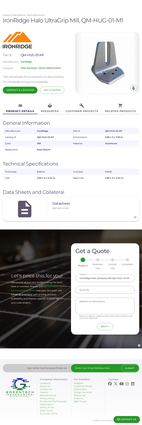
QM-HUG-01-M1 (60, 208)
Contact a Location (20, 90)
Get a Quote (52, 90)
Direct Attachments (36, 15)
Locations (45, 383)
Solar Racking (18, 15)
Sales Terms (46, 410)
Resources (80, 395)
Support (78, 383)
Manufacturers (48, 395)
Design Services (83, 392)
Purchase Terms (49, 413)
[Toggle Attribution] (139, 345)
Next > (105, 326)
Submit (130, 368)
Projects (78, 398)
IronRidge (26, 61)
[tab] (20, 108)
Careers (44, 392)
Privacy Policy (47, 398)
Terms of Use (47, 407)
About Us (45, 386)
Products (7, 15)
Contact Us (46, 389)
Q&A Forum (80, 401)
